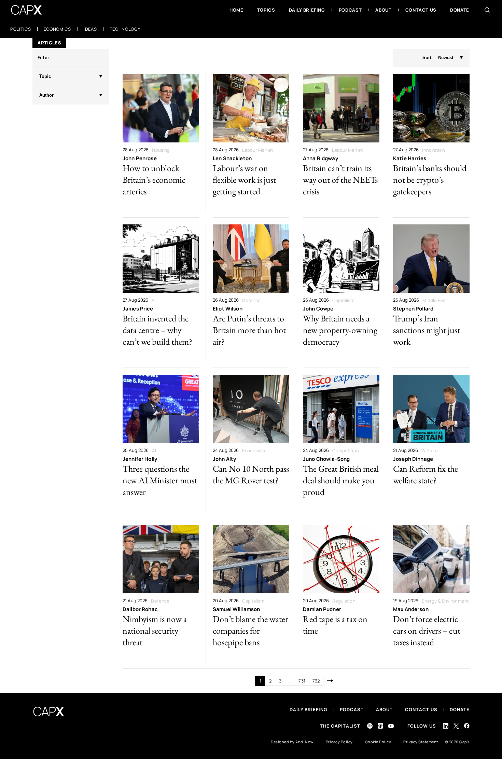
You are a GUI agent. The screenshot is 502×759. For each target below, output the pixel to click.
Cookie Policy (378, 741)
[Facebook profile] (467, 725)
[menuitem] (236, 10)
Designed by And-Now (292, 741)
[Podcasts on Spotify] (370, 726)
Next (330, 681)
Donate (460, 709)
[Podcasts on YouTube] (391, 726)
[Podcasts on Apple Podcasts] (380, 726)
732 (316, 681)
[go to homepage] (26, 10)
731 (301, 681)
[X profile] (456, 726)
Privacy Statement (420, 741)
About (384, 709)
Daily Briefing (308, 709)
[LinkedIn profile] (445, 726)
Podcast (352, 709)
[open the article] (161, 142)
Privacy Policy (339, 741)
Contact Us (421, 709)
